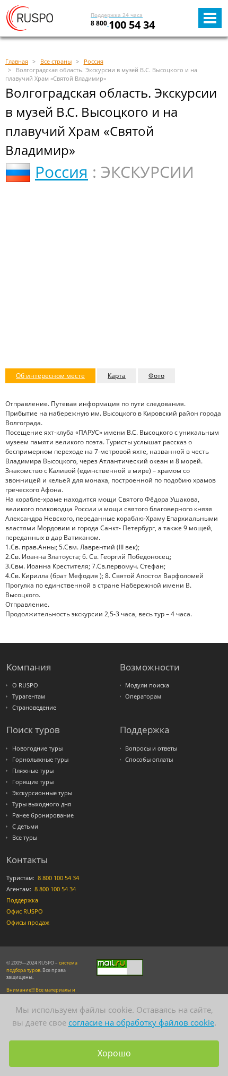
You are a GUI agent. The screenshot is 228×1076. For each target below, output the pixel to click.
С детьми (25, 826)
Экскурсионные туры (42, 793)
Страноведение (34, 707)
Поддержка (22, 900)
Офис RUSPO (24, 911)
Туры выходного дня (41, 804)
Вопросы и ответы (151, 748)
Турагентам (28, 696)
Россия (61, 172)
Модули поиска (147, 685)
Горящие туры (33, 782)
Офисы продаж (27, 922)
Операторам (143, 696)
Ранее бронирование (43, 815)
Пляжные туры (33, 770)
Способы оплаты (149, 759)
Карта (117, 375)
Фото (156, 375)
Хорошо (114, 1053)
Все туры (24, 837)
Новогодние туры (37, 748)
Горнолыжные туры (40, 759)
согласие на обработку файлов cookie (141, 1022)
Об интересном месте (50, 375)
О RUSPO (25, 685)
